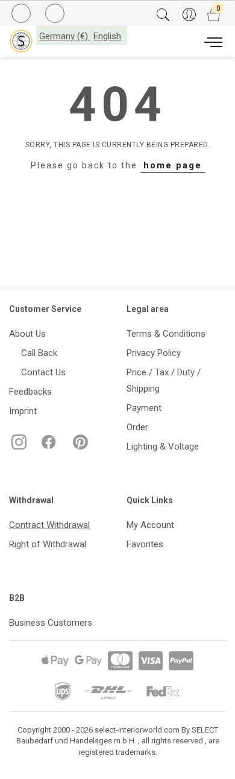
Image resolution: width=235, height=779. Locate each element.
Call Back (36, 353)
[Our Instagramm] (18, 446)
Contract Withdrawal (49, 525)
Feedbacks (30, 391)
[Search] (163, 15)
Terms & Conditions (166, 333)
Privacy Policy (154, 353)
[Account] (189, 15)
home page (172, 165)
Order (137, 427)
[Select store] (21, 41)
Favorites (145, 544)
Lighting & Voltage (163, 446)
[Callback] (22, 15)
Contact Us (41, 372)
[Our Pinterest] (78, 446)
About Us (27, 333)
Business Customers (50, 622)
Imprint (23, 410)
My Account (150, 525)
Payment (144, 407)
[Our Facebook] (47, 446)
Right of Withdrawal (47, 544)
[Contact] (56, 13)
